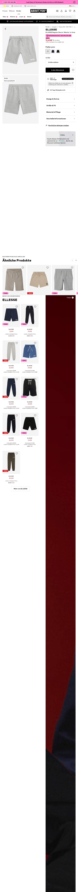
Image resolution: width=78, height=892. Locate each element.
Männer (12, 11)
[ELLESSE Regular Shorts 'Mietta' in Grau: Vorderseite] (20, 50)
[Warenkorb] (74, 11)
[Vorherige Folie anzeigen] (72, 260)
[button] (61, 62)
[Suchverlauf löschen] (74, 17)
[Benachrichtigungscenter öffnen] (66, 11)
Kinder (18, 11)
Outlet (7, 6)
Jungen (54, 27)
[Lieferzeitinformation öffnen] (72, 83)
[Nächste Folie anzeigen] (76, 260)
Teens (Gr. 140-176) (65, 27)
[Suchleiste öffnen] (47, 17)
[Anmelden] (61, 11)
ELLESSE (9, 300)
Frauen (5, 11)
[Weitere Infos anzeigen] (11, 337)
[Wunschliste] (70, 11)
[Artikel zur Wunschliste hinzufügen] (73, 70)
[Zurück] (5, 29)
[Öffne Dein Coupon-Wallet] (57, 11)
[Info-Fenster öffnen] (74, 2)
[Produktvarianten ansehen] (48, 51)
